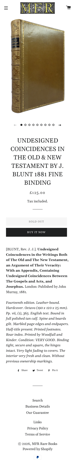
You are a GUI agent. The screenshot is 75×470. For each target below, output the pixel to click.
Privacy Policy (37, 428)
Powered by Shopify (37, 449)
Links (37, 422)
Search (37, 400)
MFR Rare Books (44, 444)
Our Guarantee (37, 413)
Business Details (37, 406)
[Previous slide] (15, 124)
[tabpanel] (37, 65)
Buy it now (36, 232)
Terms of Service (37, 434)
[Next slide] (60, 124)
